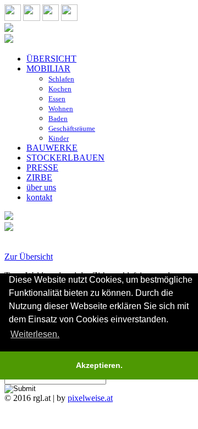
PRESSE (42, 167)
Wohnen (60, 109)
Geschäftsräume (71, 128)
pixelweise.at (90, 398)
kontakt (39, 197)
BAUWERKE (52, 147)
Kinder (58, 138)
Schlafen (61, 79)
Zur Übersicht (28, 256)
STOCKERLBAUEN (65, 157)
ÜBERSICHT (51, 58)
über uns (41, 187)
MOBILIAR (48, 68)
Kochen (60, 89)
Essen (56, 99)
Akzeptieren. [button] (99, 365)
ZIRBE (39, 177)
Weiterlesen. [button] (34, 334)
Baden (58, 118)
